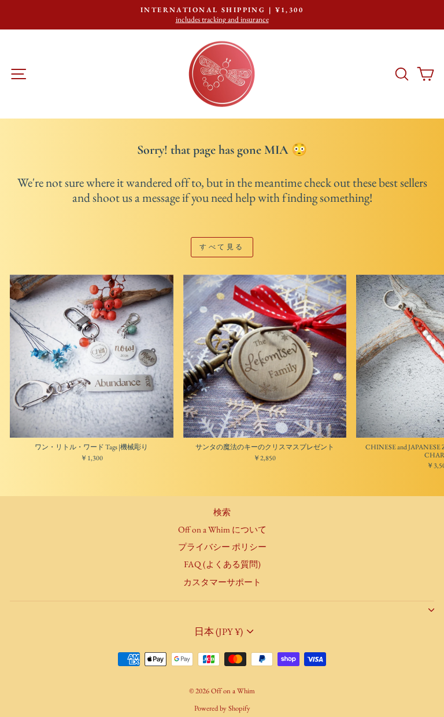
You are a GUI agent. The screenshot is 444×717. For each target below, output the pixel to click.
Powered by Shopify (222, 708)
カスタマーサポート (222, 582)
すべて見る (222, 247)
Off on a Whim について (222, 529)
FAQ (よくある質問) (222, 564)
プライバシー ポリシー (222, 547)
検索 (222, 512)
